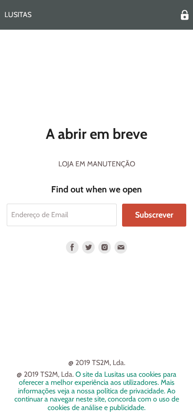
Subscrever (154, 215)
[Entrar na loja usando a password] (184, 15)
